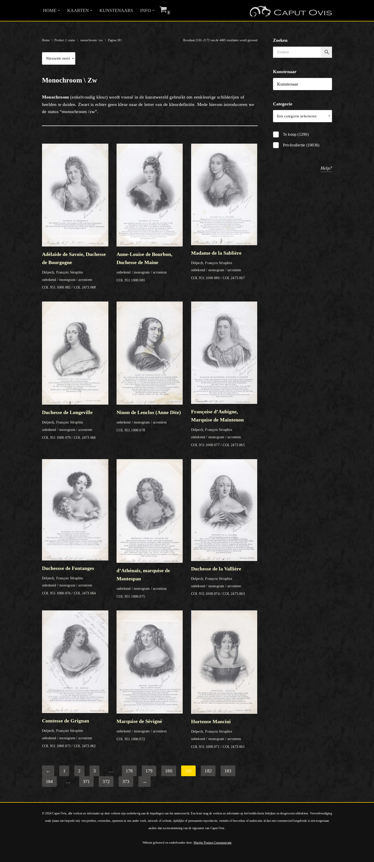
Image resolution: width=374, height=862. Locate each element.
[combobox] (302, 116)
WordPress (73, 855)
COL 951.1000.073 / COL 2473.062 (69, 733)
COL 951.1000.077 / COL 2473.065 (218, 428)
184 (49, 781)
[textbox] (302, 116)
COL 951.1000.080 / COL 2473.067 (218, 265)
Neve (9, 855)
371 (86, 781)
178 (129, 770)
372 (106, 781)
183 (228, 770)
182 (208, 770)
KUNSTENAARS (116, 10)
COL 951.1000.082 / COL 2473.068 (74, 270)
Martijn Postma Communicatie (213, 842)
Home (46, 40)
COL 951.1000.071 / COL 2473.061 (218, 734)
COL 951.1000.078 (149, 420)
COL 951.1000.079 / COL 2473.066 (69, 424)
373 (126, 781)
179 (149, 770)
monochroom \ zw (91, 40)
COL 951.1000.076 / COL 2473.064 (69, 580)
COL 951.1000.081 (144, 266)
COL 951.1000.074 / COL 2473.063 (218, 581)
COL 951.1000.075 (143, 583)
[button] (59, 10)
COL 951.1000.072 (142, 729)
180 (168, 770)
